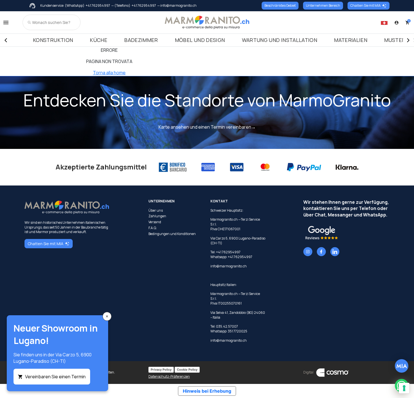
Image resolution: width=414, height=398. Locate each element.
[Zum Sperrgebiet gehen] (396, 22)
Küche (98, 40)
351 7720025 (237, 331)
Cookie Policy (187, 370)
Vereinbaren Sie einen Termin (55, 377)
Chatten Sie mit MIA (365, 5)
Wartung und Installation (279, 40)
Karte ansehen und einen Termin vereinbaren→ (207, 127)
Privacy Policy (161, 370)
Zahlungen (157, 216)
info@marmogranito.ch (228, 266)
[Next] (408, 40)
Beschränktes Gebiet (280, 5)
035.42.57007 (227, 326)
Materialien (350, 40)
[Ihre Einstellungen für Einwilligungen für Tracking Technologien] (404, 388)
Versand (154, 222)
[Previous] (5, 40)
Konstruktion (53, 40)
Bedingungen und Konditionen (172, 234)
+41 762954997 (98, 5)
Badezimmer (141, 40)
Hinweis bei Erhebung (207, 391)
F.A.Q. (152, 228)
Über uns (155, 210)
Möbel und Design (200, 40)
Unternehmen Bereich (323, 5)
